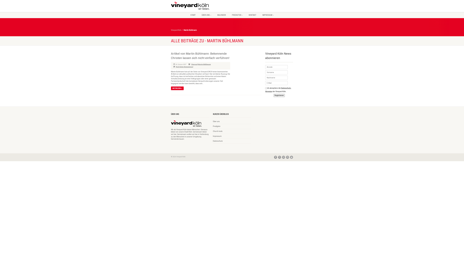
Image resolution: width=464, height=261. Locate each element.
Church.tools (217, 131)
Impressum (267, 15)
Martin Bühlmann (204, 64)
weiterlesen (176, 88)
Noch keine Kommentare (184, 67)
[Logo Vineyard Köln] (190, 6)
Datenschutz (218, 141)
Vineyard (194, 64)
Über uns (206, 15)
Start (193, 15)
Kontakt (252, 15)
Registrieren (279, 95)
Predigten (236, 15)
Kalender (221, 15)
